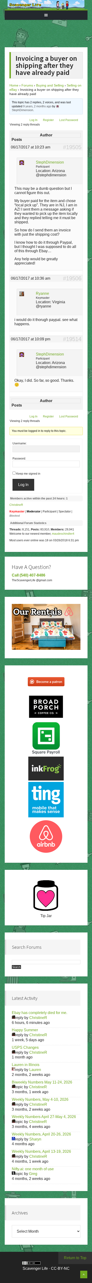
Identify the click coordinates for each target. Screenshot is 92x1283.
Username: (20, 443)
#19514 (72, 339)
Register (48, 120)
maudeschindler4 (63, 533)
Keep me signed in (28, 473)
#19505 (72, 147)
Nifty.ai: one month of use (33, 1169)
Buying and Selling (50, 85)
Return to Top (75, 1258)
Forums (27, 85)
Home (13, 85)
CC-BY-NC (60, 1268)
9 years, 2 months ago (37, 106)
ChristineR (16, 505)
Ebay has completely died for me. (39, 1013)
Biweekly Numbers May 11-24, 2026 (42, 1082)
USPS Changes (25, 1047)
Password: (19, 458)
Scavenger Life (46, 4)
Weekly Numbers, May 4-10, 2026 (40, 1099)
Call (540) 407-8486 (28, 575)
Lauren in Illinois (25, 1065)
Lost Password (68, 120)
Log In (33, 120)
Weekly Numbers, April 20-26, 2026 (41, 1134)
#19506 (72, 278)
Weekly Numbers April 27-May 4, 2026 (44, 1117)
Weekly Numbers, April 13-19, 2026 (41, 1151)
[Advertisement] (50, 31)
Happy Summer (25, 1030)
